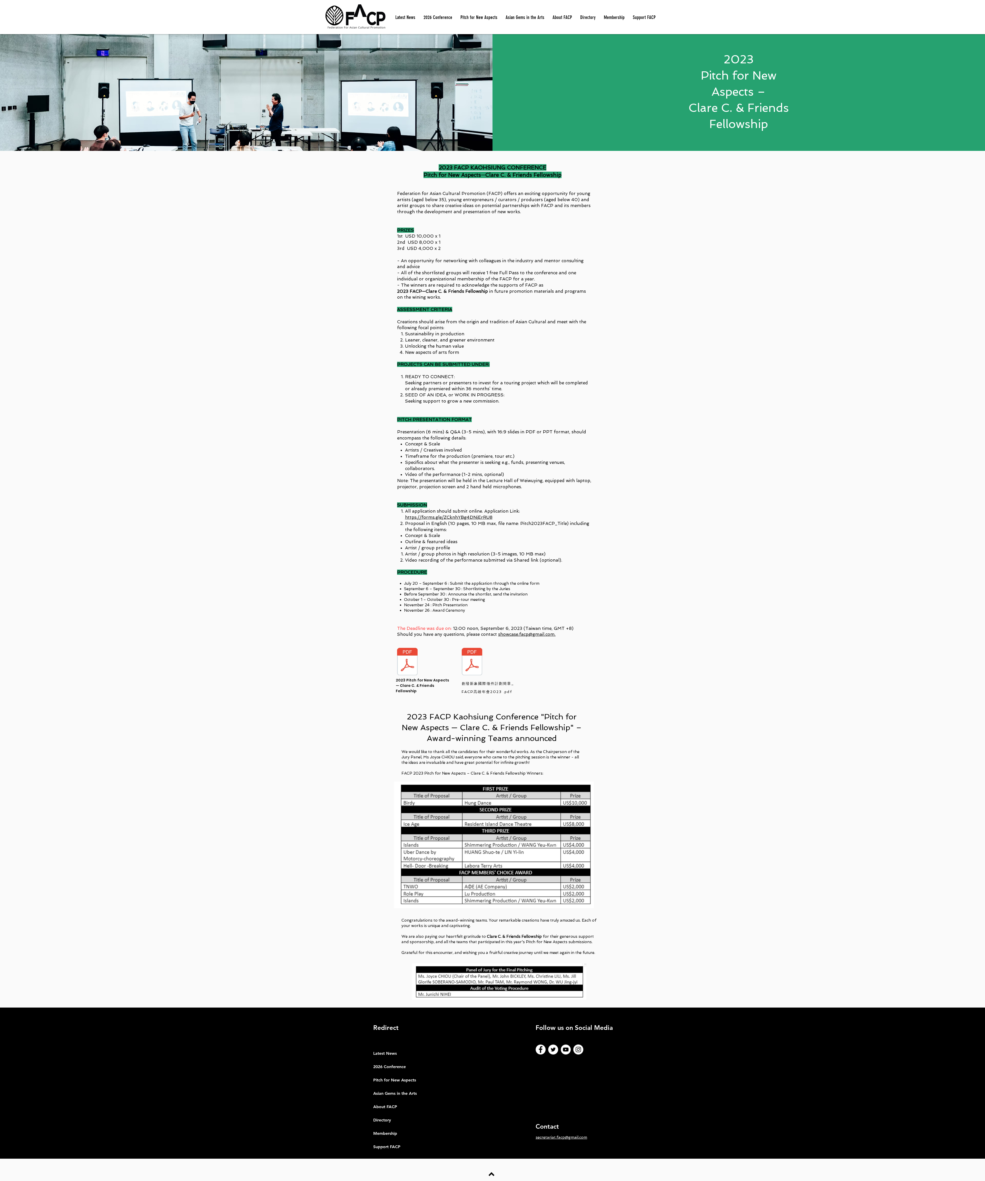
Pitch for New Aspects (394, 1080)
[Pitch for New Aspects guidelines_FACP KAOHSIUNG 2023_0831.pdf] (407, 662)
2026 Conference (389, 1066)
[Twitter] (553, 1050)
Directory (382, 1120)
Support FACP (386, 1146)
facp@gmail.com (537, 634)
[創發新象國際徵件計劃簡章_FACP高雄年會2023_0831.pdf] (472, 662)
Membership (385, 1133)
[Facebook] (541, 1050)
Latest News (385, 1053)
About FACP (385, 1106)
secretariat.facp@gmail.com (561, 1137)
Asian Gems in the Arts (395, 1093)
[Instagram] (578, 1050)
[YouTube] (566, 1050)
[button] (478, 17)
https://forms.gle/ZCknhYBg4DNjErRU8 (449, 517)
